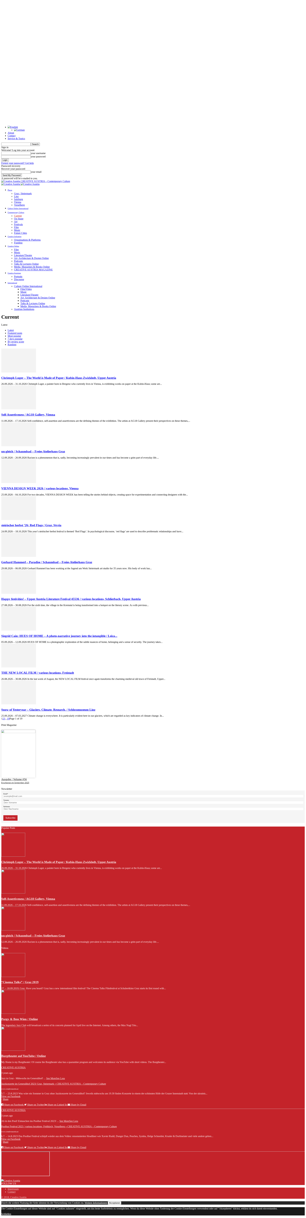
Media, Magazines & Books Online (32, 266)
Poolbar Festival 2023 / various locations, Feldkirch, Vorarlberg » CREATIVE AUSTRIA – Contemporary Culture (59, 1126)
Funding (18, 242)
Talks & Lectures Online (26, 264)
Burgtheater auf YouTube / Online (23, 1056)
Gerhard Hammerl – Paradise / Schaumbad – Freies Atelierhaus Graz (46, 562)
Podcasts (18, 261)
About (11, 132)
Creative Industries (14, 236)
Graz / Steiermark (23, 193)
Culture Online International (18, 208)
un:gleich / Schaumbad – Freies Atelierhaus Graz (33, 451)
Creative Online (13, 246)
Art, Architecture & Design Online (31, 258)
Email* (5, 794)
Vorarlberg (19, 205)
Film (16, 227)
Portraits (18, 276)
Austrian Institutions (24, 309)
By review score (16, 341)
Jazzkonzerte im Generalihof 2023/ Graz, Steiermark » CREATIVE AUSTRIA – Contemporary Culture (53, 1083)
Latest (11, 330)
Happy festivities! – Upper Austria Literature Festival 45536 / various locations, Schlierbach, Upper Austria (71, 599)
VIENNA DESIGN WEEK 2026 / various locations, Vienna (40, 488)
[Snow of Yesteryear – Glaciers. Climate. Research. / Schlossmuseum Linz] (18, 703)
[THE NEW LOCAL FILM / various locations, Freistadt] (18, 666)
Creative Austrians (14, 273)
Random (12, 344)
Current (18, 215)
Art (15, 221)
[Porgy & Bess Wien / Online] (13, 1013)
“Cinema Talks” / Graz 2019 (20, 982)
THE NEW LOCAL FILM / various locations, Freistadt (37, 672)
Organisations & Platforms (27, 240)
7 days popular (15, 338)
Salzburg (18, 199)
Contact (11, 135)
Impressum (13, 1189)
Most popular (14, 336)
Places (10, 190)
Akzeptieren (114, 1203)
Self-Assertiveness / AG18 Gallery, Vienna (28, 414)
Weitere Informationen (96, 1202)
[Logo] (11, 184)
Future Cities (20, 233)
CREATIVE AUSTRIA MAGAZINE (33, 269)
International (12, 283)
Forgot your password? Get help (17, 163)
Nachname (6, 806)
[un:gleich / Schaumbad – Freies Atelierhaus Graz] (18, 445)
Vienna (17, 202)
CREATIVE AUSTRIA (13, 1067)
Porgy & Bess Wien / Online (19, 1019)
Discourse (19, 279)
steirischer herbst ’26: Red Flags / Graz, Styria (31, 525)
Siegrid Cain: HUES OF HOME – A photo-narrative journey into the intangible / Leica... (59, 636)
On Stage (18, 218)
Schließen (6, 1214)
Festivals (18, 224)
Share (5, 1099)
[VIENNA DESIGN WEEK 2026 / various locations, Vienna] (18, 482)
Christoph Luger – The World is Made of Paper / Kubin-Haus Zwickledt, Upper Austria (58, 377)
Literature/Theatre (23, 255)
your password (38, 156)
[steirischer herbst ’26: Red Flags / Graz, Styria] (18, 519)
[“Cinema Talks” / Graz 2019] (13, 976)
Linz (16, 196)
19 (8, 718)
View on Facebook (10, 1096)
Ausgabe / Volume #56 (14, 779)
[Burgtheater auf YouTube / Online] (13, 1049)
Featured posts (15, 333)
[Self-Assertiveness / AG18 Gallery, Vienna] (18, 408)
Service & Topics (16, 138)
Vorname (6, 800)
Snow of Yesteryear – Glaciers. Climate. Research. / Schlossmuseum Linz (48, 709)
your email (36, 171)
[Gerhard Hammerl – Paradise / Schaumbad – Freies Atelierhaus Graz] (18, 556)
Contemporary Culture (16, 212)
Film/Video (26, 289)
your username (38, 153)
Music (17, 230)
